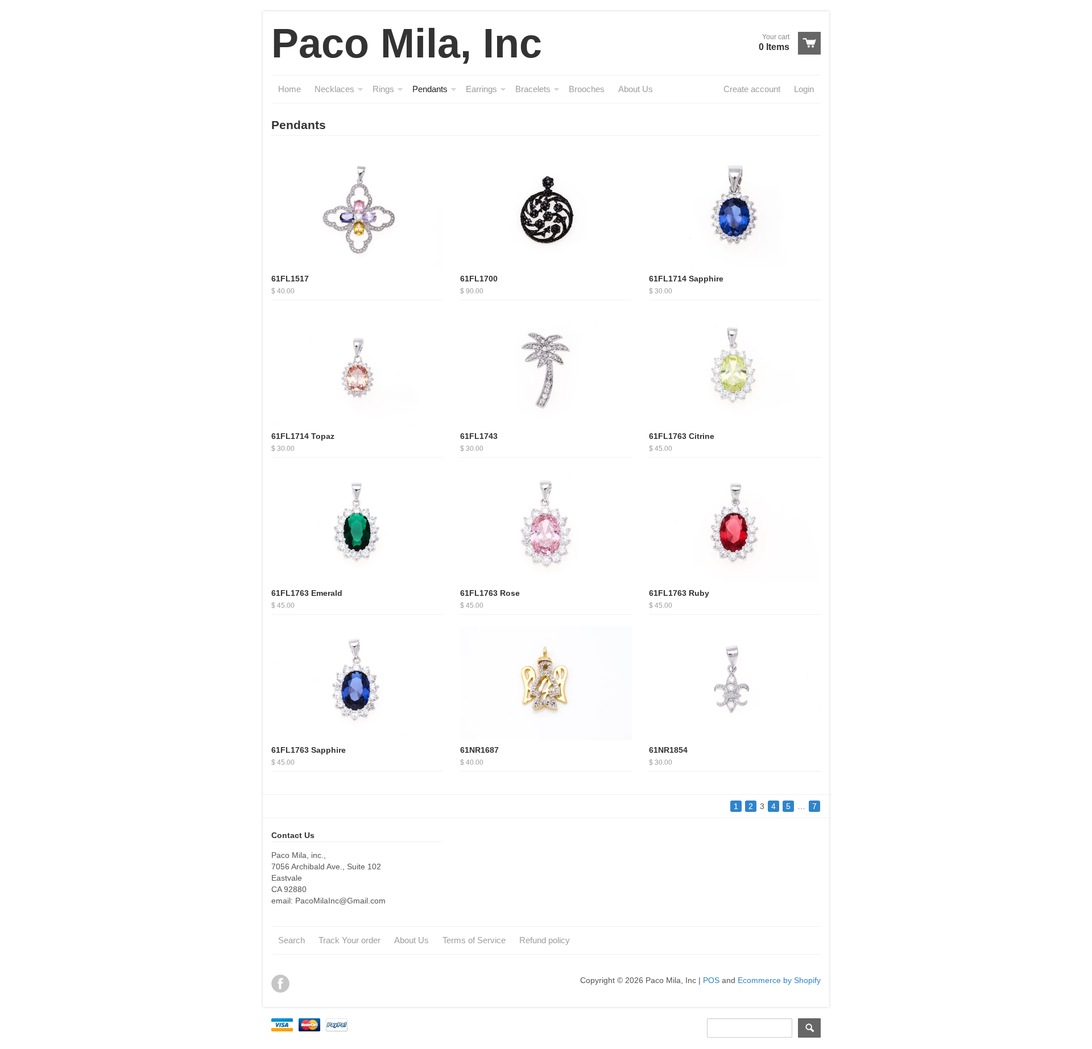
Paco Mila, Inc (406, 43)
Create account (751, 89)
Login (804, 89)
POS (711, 980)
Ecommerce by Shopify (779, 980)
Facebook (280, 984)
